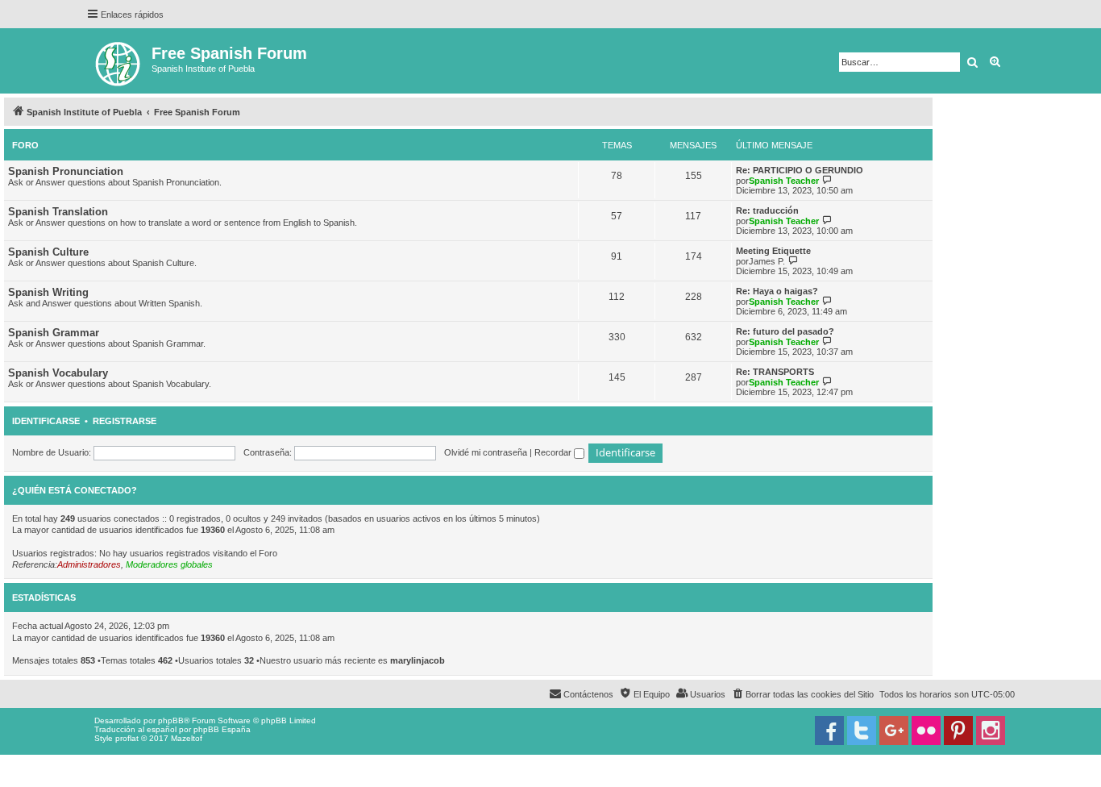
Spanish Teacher (784, 180)
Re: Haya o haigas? (777, 291)
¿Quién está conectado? (74, 490)
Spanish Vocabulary (58, 373)
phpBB (171, 720)
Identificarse (46, 421)
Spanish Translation (58, 212)
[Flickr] (926, 730)
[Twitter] (861, 730)
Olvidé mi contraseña (485, 452)
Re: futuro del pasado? (785, 331)
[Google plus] (893, 730)
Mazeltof (186, 738)
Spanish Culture (48, 252)
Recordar (554, 452)
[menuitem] (802, 694)
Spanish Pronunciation (65, 171)
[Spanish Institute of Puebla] (119, 61)
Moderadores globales (169, 564)
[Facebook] (829, 730)
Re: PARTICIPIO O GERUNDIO (799, 170)
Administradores (89, 564)
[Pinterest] (958, 730)
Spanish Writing (48, 292)
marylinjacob (417, 660)
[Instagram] (990, 730)
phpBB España (222, 729)
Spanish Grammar (53, 333)
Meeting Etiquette (773, 251)
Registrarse (124, 421)
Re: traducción (767, 210)
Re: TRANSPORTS (775, 372)
